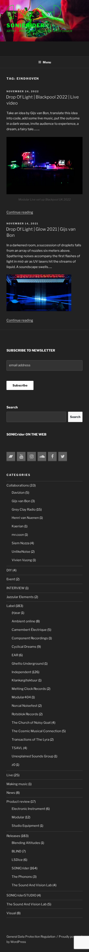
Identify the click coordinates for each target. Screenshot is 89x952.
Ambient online (23, 621)
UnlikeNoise (21, 552)
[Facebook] (52, 456)
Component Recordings (30, 638)
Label (10, 606)
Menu (47, 62)
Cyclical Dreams (24, 647)
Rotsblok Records (25, 714)
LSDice (17, 860)
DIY (9, 570)
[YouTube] (21, 456)
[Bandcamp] (10, 456)
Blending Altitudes (26, 843)
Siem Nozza (20, 543)
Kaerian (18, 526)
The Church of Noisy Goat (31, 723)
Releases (13, 836)
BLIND (16, 851)
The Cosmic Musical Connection (36, 731)
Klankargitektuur (25, 680)
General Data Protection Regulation (30, 936)
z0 (13, 765)
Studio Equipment (25, 826)
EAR (15, 655)
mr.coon (18, 535)
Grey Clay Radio (24, 509)
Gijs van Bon (21, 501)
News (10, 793)
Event (10, 579)
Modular (18, 817)
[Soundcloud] (42, 456)
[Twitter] (62, 456)
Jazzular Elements (20, 597)
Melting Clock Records (29, 689)
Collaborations (17, 485)
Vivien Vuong (22, 560)
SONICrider (25, 25)
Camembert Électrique (29, 630)
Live (9, 775)
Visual (11, 913)
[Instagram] (31, 456)
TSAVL (17, 748)
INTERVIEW (15, 588)
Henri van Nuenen (25, 518)
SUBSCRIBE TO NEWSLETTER (30, 350)
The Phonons (22, 877)
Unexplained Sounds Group (32, 756)
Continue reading (19, 212)
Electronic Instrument (28, 809)
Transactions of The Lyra (30, 740)
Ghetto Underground (28, 664)
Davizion (18, 493)
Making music (17, 784)
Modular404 (21, 697)
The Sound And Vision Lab (32, 885)
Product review (18, 802)
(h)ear (16, 613)
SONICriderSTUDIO (21, 895)
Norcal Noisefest (24, 706)
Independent (21, 672)
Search (12, 407)
